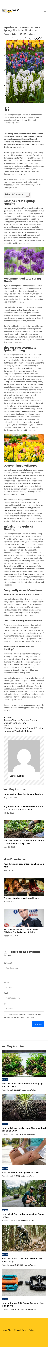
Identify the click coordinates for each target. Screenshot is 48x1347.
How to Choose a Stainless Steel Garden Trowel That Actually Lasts (24, 842)
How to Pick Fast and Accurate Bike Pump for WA (23, 1215)
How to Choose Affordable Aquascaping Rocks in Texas (22, 1085)
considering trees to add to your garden (20, 574)
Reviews (5, 1079)
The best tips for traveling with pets (22, 898)
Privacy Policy (28, 1330)
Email (6, 993)
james (32, 34)
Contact (17, 1330)
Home (4, 1330)
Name (6, 982)
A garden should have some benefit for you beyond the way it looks (23, 808)
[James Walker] (24, 756)
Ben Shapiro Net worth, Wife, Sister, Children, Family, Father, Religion (21, 931)
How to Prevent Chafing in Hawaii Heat (21, 1172)
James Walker (17, 776)
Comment (8, 963)
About (10, 1330)
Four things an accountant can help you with (24, 865)
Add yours (8, 955)
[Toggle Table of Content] (26, 195)
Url (5, 1004)
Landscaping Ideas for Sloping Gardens (23, 794)
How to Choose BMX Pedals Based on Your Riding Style (23, 1304)
